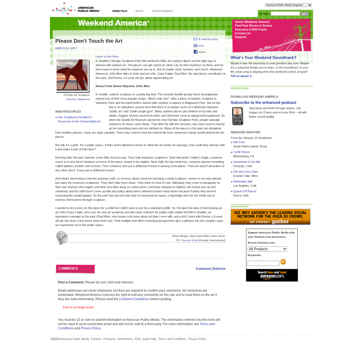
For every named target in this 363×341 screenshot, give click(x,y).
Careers (96, 338)
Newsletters (125, 338)
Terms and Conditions (172, 338)
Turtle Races (241, 152)
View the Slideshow (78, 99)
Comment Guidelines (134, 299)
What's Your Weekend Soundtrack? (263, 57)
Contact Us (243, 33)
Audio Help (149, 338)
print (201, 45)
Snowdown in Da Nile (246, 161)
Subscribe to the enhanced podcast (263, 102)
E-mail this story (208, 39)
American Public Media (74, 338)
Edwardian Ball (242, 181)
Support (240, 37)
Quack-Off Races (244, 191)
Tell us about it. (241, 76)
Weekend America (113, 23)
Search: (265, 13)
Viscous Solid (189, 240)
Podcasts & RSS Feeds (251, 29)
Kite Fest (239, 142)
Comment (203, 269)
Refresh (219, 269)
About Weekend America (252, 21)
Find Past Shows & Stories (253, 25)
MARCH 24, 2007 (66, 48)
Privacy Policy (91, 328)
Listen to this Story (107, 56)
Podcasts (109, 338)
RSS (138, 338)
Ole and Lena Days (245, 171)
